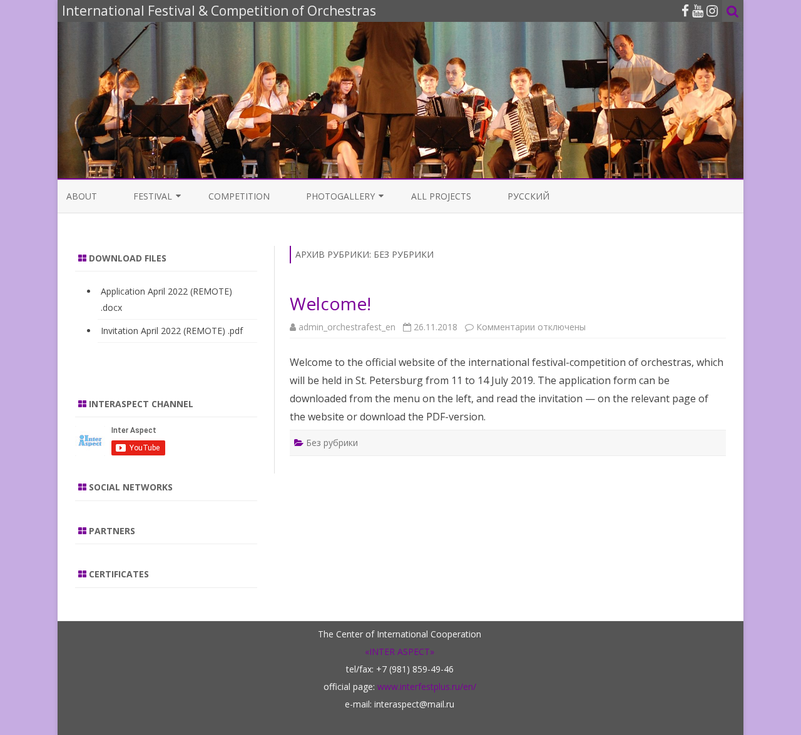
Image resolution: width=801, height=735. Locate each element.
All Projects (441, 196)
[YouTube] (697, 10)
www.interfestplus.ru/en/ (426, 686)
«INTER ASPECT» (399, 651)
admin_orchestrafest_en (346, 327)
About (81, 196)
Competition (239, 196)
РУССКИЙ (528, 196)
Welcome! (330, 303)
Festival (152, 196)
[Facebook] (685, 10)
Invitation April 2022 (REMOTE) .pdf (172, 331)
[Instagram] (712, 10)
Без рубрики (332, 443)
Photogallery (340, 196)
